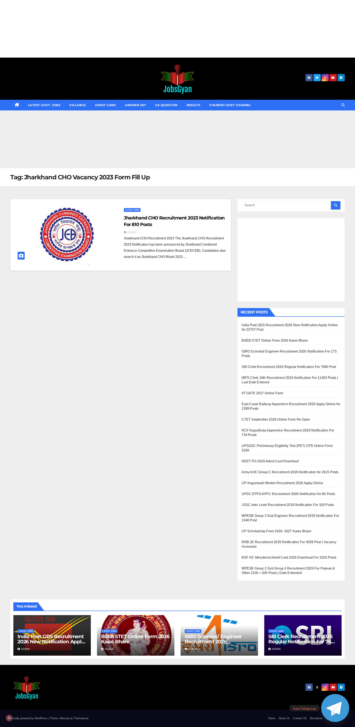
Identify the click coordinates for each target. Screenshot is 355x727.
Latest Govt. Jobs (44, 105)
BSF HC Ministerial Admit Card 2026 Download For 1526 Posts (289, 557)
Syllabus (77, 105)
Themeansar (81, 718)
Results (194, 105)
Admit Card (105, 105)
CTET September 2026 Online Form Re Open (276, 419)
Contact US (300, 718)
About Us (284, 718)
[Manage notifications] (9, 718)
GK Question (166, 105)
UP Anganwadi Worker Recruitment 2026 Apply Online (282, 483)
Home (271, 718)
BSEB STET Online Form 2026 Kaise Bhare (275, 340)
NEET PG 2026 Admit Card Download (270, 461)
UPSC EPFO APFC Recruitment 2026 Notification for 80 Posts (288, 494)
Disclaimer (316, 718)
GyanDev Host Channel (230, 105)
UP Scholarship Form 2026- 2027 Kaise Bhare (276, 531)
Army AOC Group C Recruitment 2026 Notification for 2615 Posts (290, 472)
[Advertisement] (123, 29)
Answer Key (135, 105)
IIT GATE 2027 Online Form (262, 393)
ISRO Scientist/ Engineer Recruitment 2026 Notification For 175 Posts (214, 641)
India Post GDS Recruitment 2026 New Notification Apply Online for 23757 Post (50, 641)
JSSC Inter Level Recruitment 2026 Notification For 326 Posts (288, 505)
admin (131, 232)
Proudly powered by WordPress (29, 718)
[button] (343, 105)
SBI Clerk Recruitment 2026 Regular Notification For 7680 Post (289, 367)
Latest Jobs (132, 210)
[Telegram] (335, 708)
